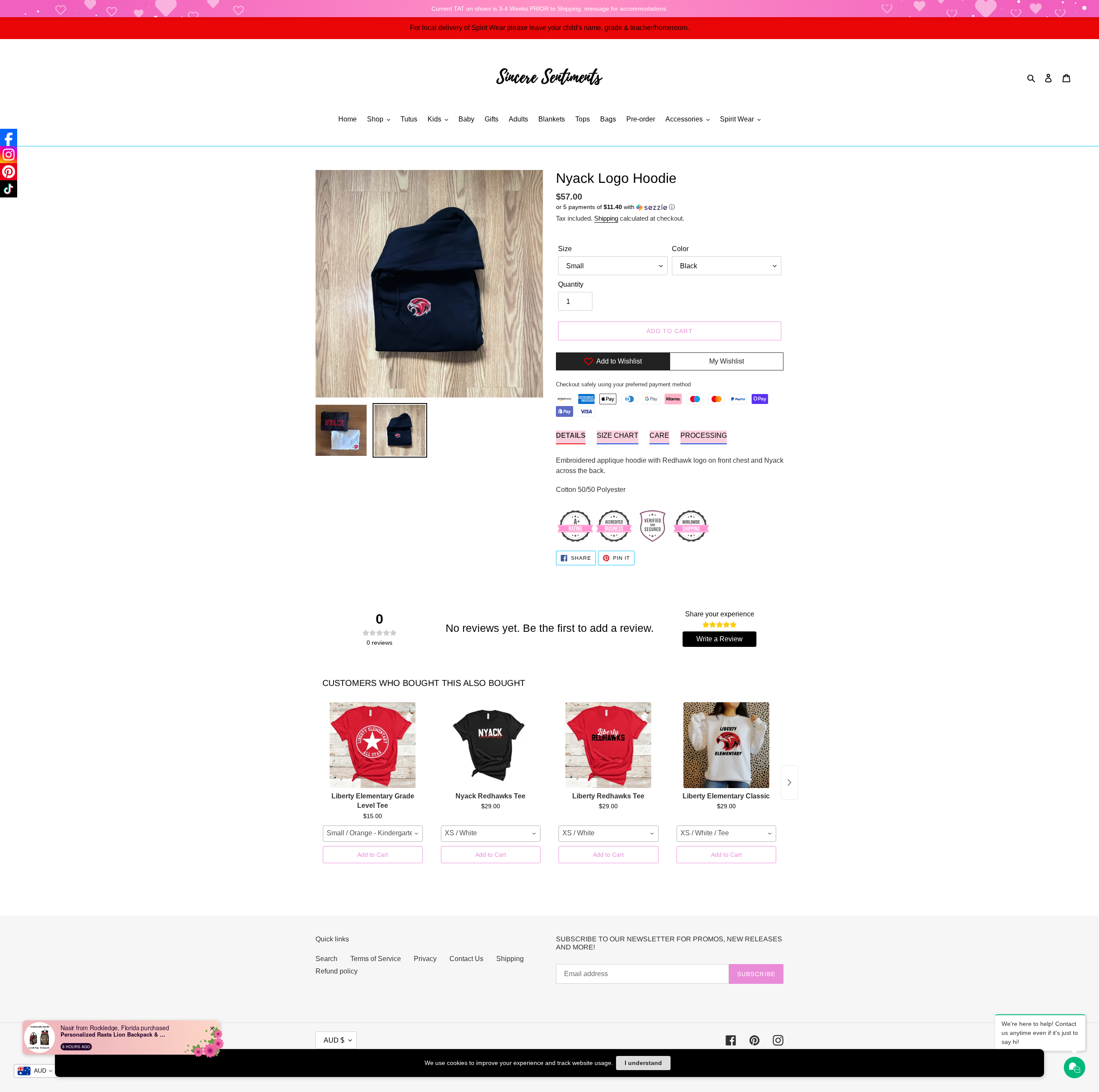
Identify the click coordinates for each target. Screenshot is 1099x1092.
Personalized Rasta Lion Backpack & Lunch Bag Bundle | (114, 1034)
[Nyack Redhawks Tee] (491, 745)
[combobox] (373, 833)
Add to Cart (372, 854)
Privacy (425, 958)
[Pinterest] (8, 171)
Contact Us (466, 958)
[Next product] (789, 782)
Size (565, 248)
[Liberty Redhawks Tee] (609, 745)
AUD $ (334, 1040)
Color (680, 248)
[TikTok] (8, 188)
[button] (615, 207)
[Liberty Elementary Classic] (727, 745)
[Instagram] (8, 154)
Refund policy (337, 971)
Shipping (606, 218)
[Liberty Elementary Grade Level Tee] (373, 745)
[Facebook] (8, 137)
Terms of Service (375, 958)
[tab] (571, 437)
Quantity (570, 284)
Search (326, 958)
